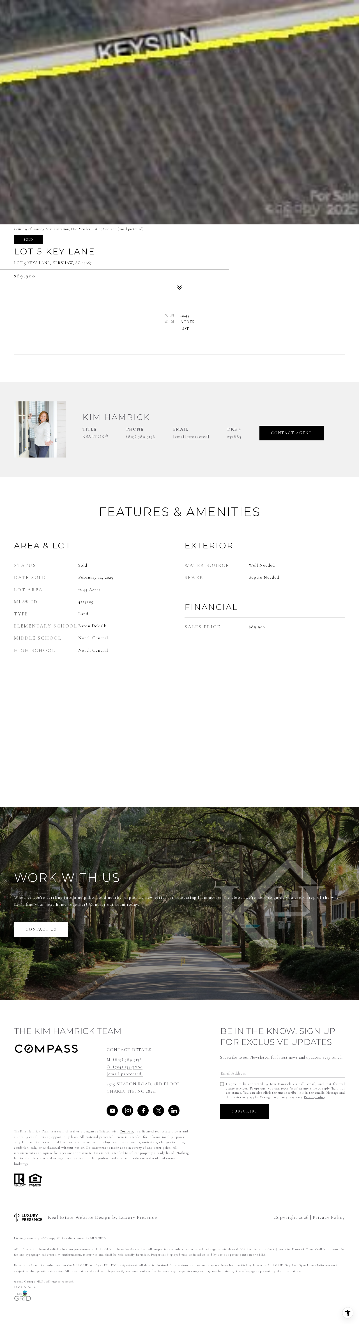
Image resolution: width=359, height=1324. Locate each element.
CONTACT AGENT (291, 433)
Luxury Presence (138, 1217)
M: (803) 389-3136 (124, 1059)
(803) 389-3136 (140, 436)
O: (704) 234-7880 (124, 1067)
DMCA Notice (26, 1287)
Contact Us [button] (41, 929)
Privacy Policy (314, 1097)
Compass (126, 1131)
